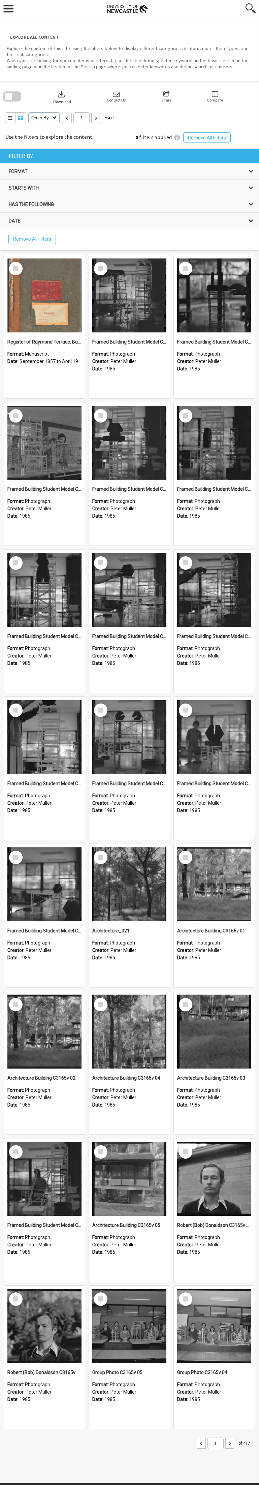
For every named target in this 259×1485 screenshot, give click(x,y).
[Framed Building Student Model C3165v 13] (129, 295)
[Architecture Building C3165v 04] (129, 1032)
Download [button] (62, 96)
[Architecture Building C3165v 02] (44, 1032)
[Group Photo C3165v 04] (214, 1326)
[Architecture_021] (129, 884)
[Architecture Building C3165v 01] (214, 884)
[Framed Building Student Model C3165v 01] (44, 1179)
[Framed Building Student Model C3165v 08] (44, 590)
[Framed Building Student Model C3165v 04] (129, 737)
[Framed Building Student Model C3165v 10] (129, 443)
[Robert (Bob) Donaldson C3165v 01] (44, 1326)
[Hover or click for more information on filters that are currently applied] (177, 137)
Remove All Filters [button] (207, 138)
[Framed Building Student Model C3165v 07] (129, 590)
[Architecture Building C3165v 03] (214, 1032)
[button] (116, 97)
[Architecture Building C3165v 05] (129, 1179)
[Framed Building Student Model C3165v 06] (214, 590)
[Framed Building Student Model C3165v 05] (44, 737)
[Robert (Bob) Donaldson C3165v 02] (214, 1179)
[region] (129, 199)
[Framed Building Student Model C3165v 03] (214, 737)
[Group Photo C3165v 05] (129, 1326)
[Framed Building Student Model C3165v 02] (44, 884)
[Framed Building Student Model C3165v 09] (214, 443)
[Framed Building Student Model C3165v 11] (44, 443)
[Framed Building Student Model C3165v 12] (214, 295)
